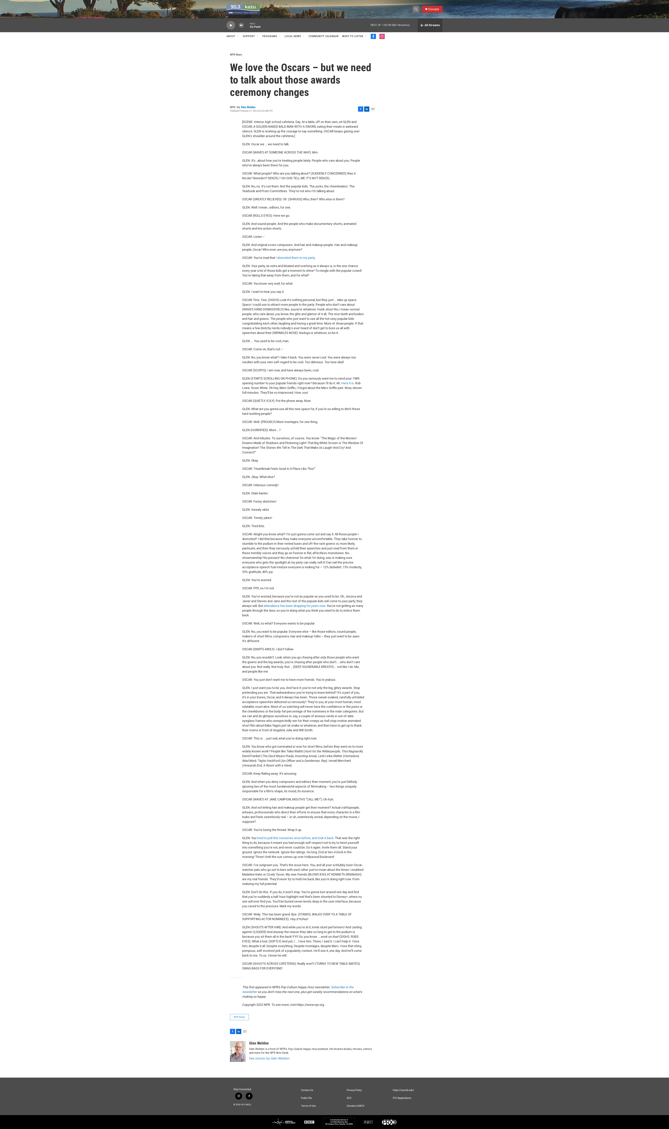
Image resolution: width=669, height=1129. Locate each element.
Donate (433, 9)
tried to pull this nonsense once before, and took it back (294, 838)
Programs (269, 36)
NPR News (236, 54)
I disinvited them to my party (295, 258)
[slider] (246, 25)
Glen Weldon (248, 107)
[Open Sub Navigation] (237, 36)
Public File (306, 1098)
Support (249, 36)
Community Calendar (324, 36)
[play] (231, 25)
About (230, 36)
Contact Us (307, 1090)
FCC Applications (402, 1098)
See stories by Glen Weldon (269, 1058)
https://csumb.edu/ (403, 1090)
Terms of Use (308, 1106)
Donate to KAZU (355, 1106)
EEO (349, 1098)
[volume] (241, 25)
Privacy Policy (354, 1090)
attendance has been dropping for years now (294, 606)
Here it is (347, 383)
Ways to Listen (352, 36)
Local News (293, 36)
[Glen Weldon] (238, 1051)
